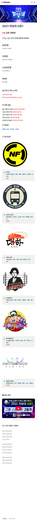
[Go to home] (5, 2)
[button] (32, 2)
